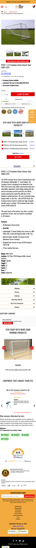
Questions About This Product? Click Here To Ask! (18, 61)
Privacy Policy (18, 510)
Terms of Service (18, 513)
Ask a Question (8, 323)
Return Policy (18, 512)
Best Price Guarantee (17, 303)
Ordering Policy (18, 506)
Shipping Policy (18, 508)
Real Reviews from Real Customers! (18, 394)
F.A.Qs (18, 517)
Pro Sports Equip (15, 544)
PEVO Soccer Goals (13, 12)
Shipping (17, 288)
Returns (17, 292)
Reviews (17, 307)
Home (5, 12)
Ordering (17, 296)
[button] (2, 406)
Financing (18, 519)
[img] (18, 392)
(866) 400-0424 (18, 526)
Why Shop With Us (17, 299)
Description (17, 166)
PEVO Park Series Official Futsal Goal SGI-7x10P (18, 370)
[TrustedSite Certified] (13, 532)
